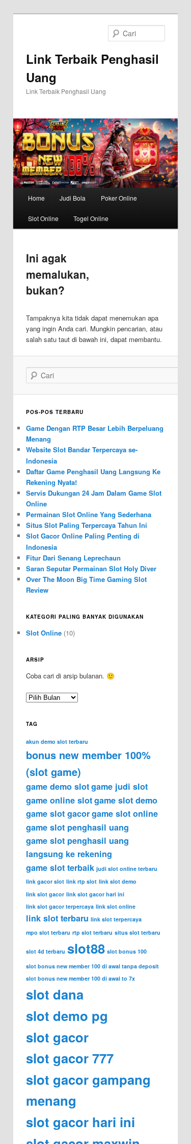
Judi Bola (73, 197)
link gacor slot (45, 881)
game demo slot (57, 786)
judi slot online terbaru (126, 868)
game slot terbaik (60, 867)
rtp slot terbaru (92, 932)
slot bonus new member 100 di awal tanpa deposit (92, 966)
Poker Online (119, 197)
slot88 (86, 948)
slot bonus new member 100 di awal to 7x (80, 978)
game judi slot (119, 786)
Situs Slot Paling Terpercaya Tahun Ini (86, 525)
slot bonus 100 (127, 951)
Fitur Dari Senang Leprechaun (73, 558)
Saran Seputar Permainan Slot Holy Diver (91, 568)
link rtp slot (81, 881)
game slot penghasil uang (77, 827)
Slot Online (43, 218)
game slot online (125, 813)
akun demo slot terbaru (57, 741)
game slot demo (125, 800)
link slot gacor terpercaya (60, 906)
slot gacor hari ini (80, 1121)
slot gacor (57, 1037)
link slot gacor (45, 894)
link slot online (115, 906)
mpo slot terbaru (48, 932)
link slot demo (118, 881)
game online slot (59, 800)
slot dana (55, 994)
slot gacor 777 (70, 1058)
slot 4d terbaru (45, 951)
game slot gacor (58, 813)
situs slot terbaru (137, 932)
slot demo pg (67, 1015)
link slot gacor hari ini (95, 894)
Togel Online (90, 218)
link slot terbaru (57, 918)
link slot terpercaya (116, 919)
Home (36, 197)
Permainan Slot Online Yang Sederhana (88, 514)
